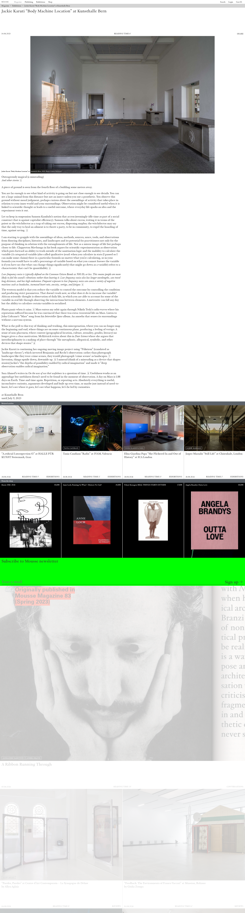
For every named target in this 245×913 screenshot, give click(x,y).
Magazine (18, 2)
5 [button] (33, 310)
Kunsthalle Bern (13, 394)
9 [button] (88, 373)
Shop (50, 2)
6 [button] (34, 343)
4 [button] (82, 285)
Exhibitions (40, 2)
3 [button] (49, 268)
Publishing (29, 2)
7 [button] (109, 356)
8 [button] (55, 360)
